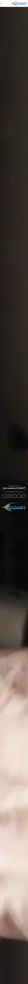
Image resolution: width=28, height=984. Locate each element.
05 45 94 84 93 (10, 496)
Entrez (21, 496)
